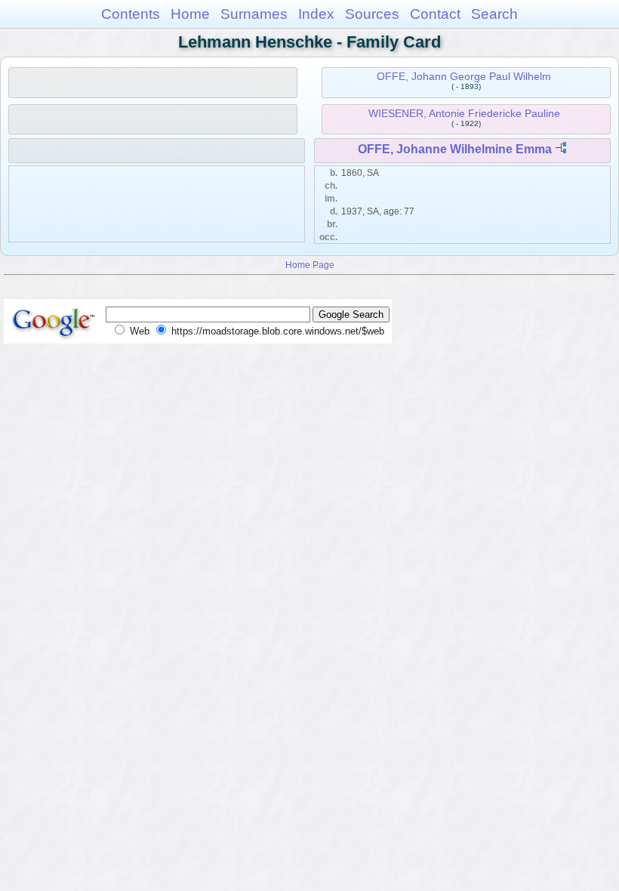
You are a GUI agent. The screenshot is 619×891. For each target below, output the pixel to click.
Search (494, 14)
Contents (130, 14)
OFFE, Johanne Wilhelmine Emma (455, 149)
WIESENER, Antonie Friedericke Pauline (464, 113)
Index (316, 14)
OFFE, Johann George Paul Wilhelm (464, 76)
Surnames (254, 14)
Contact (435, 14)
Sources (372, 14)
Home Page (309, 265)
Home (190, 14)
